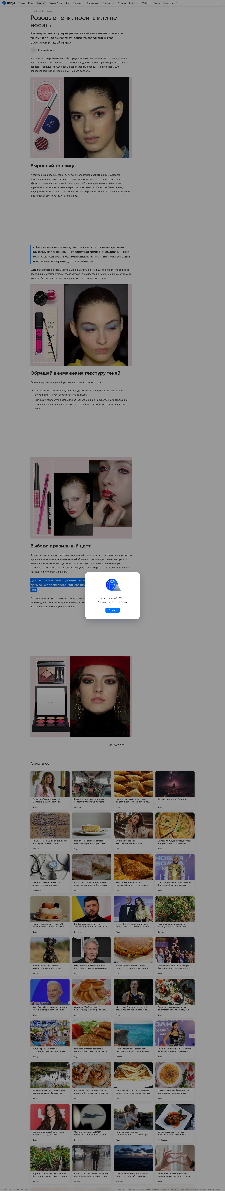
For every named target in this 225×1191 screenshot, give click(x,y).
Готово (112, 610)
